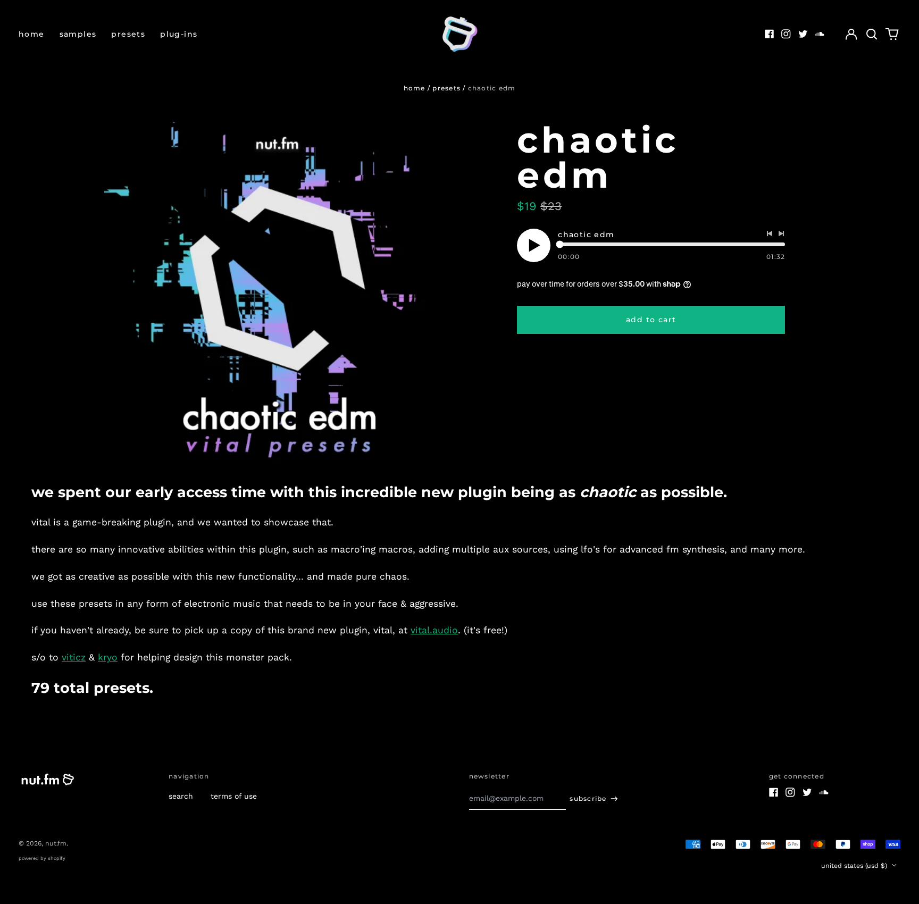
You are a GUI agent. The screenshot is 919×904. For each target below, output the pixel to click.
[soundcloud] (819, 34)
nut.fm (55, 843)
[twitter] (803, 34)
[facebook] (769, 34)
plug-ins (178, 34)
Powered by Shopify (42, 858)
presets (128, 34)
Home (414, 88)
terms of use (234, 796)
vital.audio (434, 630)
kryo (108, 657)
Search (181, 796)
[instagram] (786, 34)
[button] (871, 34)
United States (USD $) (855, 865)
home (32, 34)
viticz (74, 657)
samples (78, 34)
